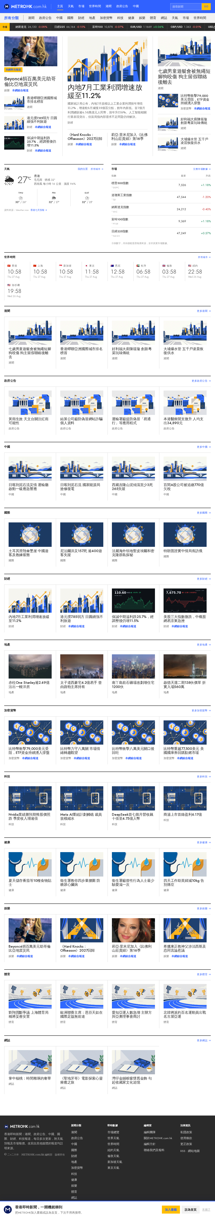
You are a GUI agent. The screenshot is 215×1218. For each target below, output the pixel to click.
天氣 (71, 6)
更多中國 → (204, 447)
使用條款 (186, 1138)
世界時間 (95, 6)
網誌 (164, 18)
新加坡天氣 (115, 1162)
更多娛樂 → (204, 908)
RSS (182, 1151)
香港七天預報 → (38, 210)
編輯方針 (150, 1144)
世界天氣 (113, 1138)
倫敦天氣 (113, 1156)
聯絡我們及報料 (154, 1150)
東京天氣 (113, 1168)
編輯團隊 (150, 1132)
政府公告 (122, 6)
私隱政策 (186, 1132)
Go (206, 6)
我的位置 (83, 169)
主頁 (60, 6)
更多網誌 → (204, 1040)
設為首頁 (191, 1209)
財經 (81, 18)
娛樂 (142, 18)
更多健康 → (204, 842)
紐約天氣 (113, 1150)
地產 (92, 18)
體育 (153, 18)
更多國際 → (204, 513)
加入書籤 (171, 1209)
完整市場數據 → (202, 169)
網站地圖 (194, 1151)
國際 (70, 18)
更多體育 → (204, 974)
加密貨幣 (106, 18)
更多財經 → (204, 579)
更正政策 (186, 1144)
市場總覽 (113, 1132)
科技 (120, 18)
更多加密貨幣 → (201, 710)
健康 (131, 18)
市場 (81, 6)
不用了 (206, 1210)
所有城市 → (97, 169)
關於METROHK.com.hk (158, 1138)
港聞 (109, 6)
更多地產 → (204, 645)
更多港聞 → (204, 311)
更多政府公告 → (201, 381)
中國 (136, 6)
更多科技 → (204, 776)
